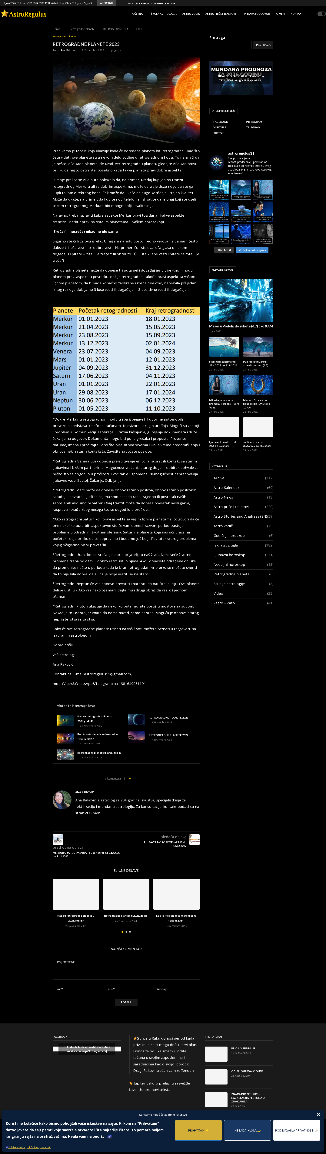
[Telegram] (317, 3)
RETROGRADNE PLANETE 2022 (168, 735)
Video (243, 593)
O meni (280, 13)
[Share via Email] (149, 778)
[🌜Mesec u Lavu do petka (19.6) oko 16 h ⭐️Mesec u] (241, 234)
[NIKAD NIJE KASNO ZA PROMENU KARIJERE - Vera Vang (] (263, 190)
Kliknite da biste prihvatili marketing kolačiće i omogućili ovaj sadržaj (241, 78)
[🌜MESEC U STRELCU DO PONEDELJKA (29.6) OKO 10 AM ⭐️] (219, 211)
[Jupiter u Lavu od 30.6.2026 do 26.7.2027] (258, 427)
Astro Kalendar (243, 487)
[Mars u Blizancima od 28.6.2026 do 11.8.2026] (224, 347)
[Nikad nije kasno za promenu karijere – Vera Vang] (224, 385)
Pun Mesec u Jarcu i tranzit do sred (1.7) (255, 363)
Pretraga (217, 37)
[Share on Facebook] (137, 778)
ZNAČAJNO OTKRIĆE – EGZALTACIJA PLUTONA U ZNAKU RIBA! (248, 1097)
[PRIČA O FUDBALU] (216, 1054)
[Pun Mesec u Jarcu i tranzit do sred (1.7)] (258, 347)
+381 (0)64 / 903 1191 (38, 3)
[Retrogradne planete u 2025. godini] (65, 754)
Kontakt (297, 13)
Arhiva (243, 477)
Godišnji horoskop (243, 535)
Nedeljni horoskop (243, 564)
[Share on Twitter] (141, 778)
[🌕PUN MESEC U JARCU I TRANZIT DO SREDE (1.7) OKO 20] (241, 190)
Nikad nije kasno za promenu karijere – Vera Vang (159, 3)
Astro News (243, 497)
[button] (318, 1114)
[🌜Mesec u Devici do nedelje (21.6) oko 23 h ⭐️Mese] (219, 234)
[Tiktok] (321, 3)
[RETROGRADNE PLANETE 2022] (136, 737)
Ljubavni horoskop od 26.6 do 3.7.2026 (222, 444)
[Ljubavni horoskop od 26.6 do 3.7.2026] (224, 427)
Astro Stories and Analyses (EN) (243, 516)
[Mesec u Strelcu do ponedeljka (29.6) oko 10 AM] (258, 385)
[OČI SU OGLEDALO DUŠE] (216, 1077)
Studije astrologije (243, 583)
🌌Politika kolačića (15, 1147)
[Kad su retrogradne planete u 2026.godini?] (65, 720)
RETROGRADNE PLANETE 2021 (168, 717)
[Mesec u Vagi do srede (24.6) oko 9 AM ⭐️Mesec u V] (263, 211)
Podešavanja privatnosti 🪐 (296, 1130)
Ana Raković (68, 50)
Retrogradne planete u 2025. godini (99, 752)
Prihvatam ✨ (198, 1130)
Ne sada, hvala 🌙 (248, 1130)
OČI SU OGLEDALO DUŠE (247, 1071)
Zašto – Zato (243, 603)
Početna (137, 13)
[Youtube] (313, 3)
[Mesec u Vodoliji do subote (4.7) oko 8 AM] (241, 300)
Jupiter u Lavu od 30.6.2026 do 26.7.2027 (257, 444)
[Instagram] (308, 3)
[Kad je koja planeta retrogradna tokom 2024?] (65, 738)
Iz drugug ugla (243, 545)
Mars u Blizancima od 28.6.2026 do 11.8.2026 (223, 363)
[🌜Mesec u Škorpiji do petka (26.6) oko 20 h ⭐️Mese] (241, 211)
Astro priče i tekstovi (220, 13)
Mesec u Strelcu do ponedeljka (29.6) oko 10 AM (256, 403)
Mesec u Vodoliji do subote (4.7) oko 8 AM (241, 326)
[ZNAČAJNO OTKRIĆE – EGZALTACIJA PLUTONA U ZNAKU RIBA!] (216, 1099)
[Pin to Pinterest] (145, 778)
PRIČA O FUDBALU (243, 1048)
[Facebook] (304, 3)
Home (56, 29)
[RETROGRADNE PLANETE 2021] (136, 719)
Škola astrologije (164, 13)
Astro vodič (191, 13)
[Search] (313, 13)
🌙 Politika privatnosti (39, 1147)
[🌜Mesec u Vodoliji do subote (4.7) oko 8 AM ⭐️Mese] (219, 190)
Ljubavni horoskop (243, 554)
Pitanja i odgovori (257, 13)
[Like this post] (132, 778)
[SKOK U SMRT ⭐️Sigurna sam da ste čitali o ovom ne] (263, 234)
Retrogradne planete (82, 29)
